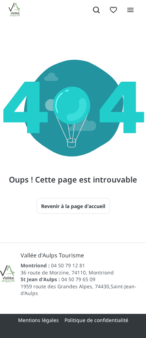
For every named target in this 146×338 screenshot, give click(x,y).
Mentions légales (38, 320)
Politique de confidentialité (96, 320)
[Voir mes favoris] (113, 10)
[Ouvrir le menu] (130, 10)
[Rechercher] (96, 10)
